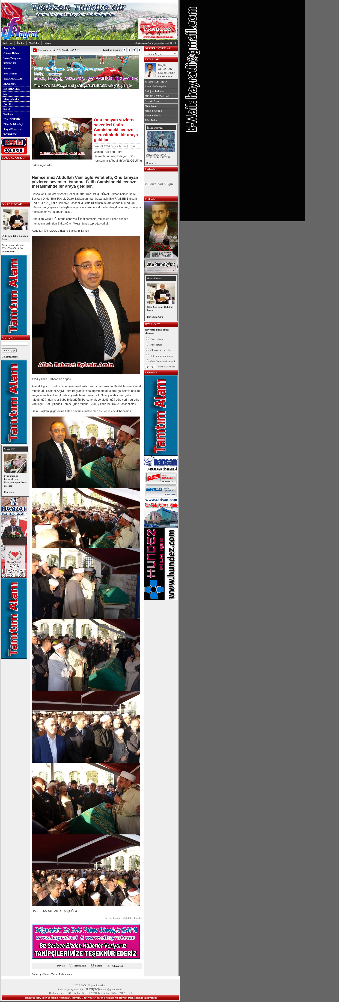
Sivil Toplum (10, 73)
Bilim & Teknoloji (13, 124)
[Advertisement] (85, 96)
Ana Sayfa (9, 48)
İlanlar (20, 42)
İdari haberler (11, 99)
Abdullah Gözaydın (155, 86)
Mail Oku (34, 42)
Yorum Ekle (79, 965)
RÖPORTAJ (10, 134)
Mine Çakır (151, 105)
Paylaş (61, 965)
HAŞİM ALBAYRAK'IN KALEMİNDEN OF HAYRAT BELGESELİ (166, 73)
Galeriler (7, 42)
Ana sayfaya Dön (47, 50)
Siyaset (7, 68)
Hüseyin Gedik (153, 115)
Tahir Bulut (151, 120)
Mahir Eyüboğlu (154, 110)
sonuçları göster (166, 366)
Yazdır (98, 965)
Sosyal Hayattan (12, 129)
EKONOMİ (9, 83)
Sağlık (6, 109)
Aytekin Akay (152, 101)
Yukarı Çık (117, 965)
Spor (6, 93)
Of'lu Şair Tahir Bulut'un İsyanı (15, 237)
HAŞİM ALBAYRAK (156, 81)
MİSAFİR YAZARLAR (157, 96)
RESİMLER (10, 63)
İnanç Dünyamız (12, 58)
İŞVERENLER (11, 88)
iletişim (47, 42)
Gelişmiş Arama (10, 356)
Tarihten (8, 114)
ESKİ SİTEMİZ (12, 119)
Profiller (8, 104)
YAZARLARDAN (13, 78)
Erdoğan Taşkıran (154, 91)
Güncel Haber (11, 53)
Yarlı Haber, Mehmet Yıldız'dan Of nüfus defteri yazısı (13, 248)
